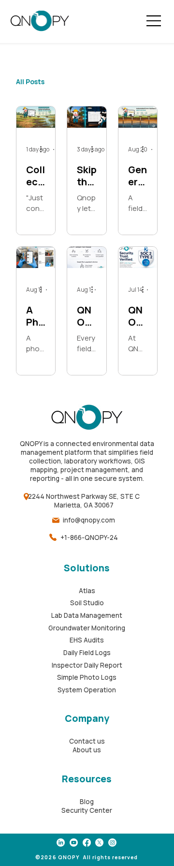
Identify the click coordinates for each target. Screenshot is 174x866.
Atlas (87, 590)
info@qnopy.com (89, 520)
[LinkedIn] (61, 842)
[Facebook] (87, 842)
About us (86, 750)
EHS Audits (87, 640)
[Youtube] (74, 842)
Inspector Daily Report (87, 665)
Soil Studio (87, 602)
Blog (87, 801)
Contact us (87, 741)
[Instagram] (112, 842)
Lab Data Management (86, 615)
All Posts (30, 81)
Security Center (86, 810)
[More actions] (44, 149)
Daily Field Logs (87, 652)
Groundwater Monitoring (86, 628)
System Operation (87, 690)
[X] (99, 842)
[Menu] (154, 21)
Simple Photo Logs (86, 677)
